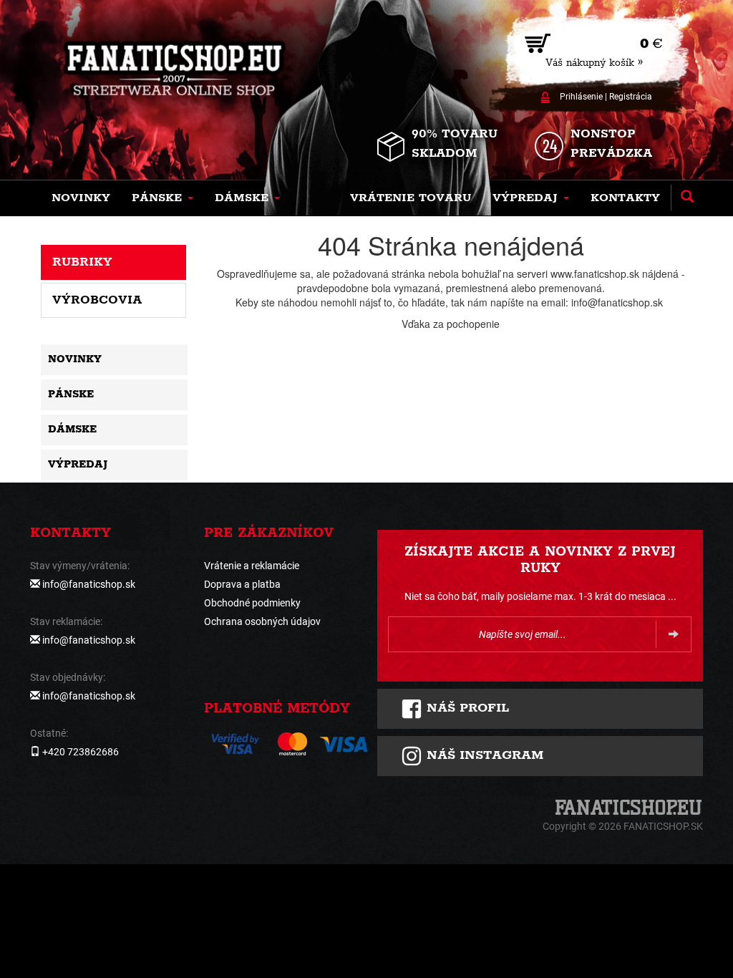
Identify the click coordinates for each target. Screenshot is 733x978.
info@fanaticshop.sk (88, 584)
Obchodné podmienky (252, 603)
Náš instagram (482, 755)
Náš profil (465, 708)
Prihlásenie (581, 97)
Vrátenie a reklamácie (251, 565)
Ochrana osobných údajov (262, 621)
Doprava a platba (242, 584)
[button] (162, 198)
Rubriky (82, 262)
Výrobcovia (97, 300)
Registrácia (630, 97)
